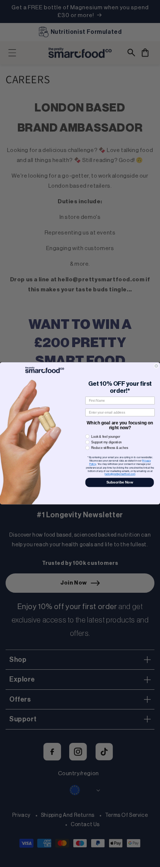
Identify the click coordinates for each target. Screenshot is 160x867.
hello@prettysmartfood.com (120, 474)
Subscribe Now (119, 483)
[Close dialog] (156, 366)
